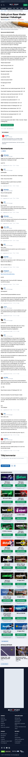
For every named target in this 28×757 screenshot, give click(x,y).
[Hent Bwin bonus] (7, 559)
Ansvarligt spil (4, 743)
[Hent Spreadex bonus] (7, 608)
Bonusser (10, 8)
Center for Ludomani (5, 727)
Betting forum (4, 733)
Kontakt (16, 733)
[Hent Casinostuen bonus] (20, 559)
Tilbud (16, 728)
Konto (25, 5)
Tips (14, 8)
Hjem (2, 10)
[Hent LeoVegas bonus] (20, 592)
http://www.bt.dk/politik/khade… (8, 274)
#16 (1, 450)
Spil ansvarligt (4, 1)
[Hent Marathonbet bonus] (20, 608)
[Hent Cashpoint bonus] (20, 543)
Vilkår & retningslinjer (19, 739)
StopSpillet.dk (2, 1)
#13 (1, 373)
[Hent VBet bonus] (20, 510)
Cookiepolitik (17, 743)
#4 (1, 212)
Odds (17, 8)
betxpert (6, 19)
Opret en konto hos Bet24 (7, 125)
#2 (1, 185)
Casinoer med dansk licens (20, 726)
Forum (21, 8)
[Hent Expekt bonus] (20, 576)
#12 (1, 331)
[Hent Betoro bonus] (20, 493)
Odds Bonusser (18, 720)
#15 (1, 435)
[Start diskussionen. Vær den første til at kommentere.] (14, 460)
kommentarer (20, 19)
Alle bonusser (5, 641)
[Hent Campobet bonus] (7, 493)
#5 (1, 223)
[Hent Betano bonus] (7, 543)
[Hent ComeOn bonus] (7, 576)
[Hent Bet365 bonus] (7, 510)
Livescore (3, 739)
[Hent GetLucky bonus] (7, 592)
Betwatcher (3, 735)
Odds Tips (3, 718)
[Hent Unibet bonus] (20, 526)
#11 (1, 315)
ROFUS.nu (12, 1)
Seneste (4, 151)
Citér (18, 165)
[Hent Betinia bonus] (20, 477)
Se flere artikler (4, 664)
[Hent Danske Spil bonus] (20, 626)
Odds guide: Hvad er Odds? (6, 741)
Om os (16, 735)
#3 (1, 198)
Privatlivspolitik (18, 741)
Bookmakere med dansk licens (20, 724)
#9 (1, 284)
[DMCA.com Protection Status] (6, 751)
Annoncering (17, 737)
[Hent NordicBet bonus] (7, 626)
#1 (1, 165)
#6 (1, 240)
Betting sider (17, 718)
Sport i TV (3, 725)
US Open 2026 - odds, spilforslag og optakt (5, 657)
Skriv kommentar (5, 465)
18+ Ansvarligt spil (15, 755)
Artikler (5, 10)
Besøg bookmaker (7, 485)
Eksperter (3, 723)
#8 (1, 267)
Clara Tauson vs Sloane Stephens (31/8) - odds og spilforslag (21, 658)
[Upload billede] (15, 466)
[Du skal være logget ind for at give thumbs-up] (1, 128)
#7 (1, 253)
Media (25, 8)
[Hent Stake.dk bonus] (7, 526)
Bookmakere (3, 8)
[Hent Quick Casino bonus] (7, 477)
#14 (1, 409)
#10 (1, 303)
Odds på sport (4, 720)
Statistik (2, 737)
